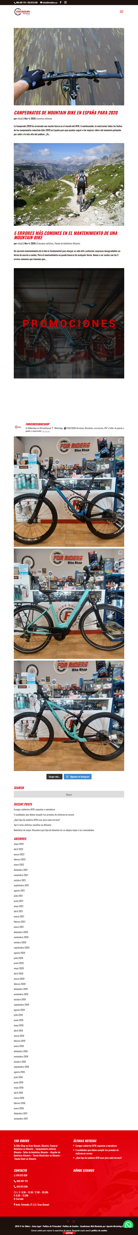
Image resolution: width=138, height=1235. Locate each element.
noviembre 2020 (21, 937)
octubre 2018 (20, 1061)
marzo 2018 (19, 1098)
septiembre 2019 (21, 1004)
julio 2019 (18, 1015)
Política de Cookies (70, 1226)
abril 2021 (18, 911)
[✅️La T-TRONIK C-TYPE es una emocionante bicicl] (69, 603)
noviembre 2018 (21, 1056)
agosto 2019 (19, 1009)
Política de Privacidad (52, 1226)
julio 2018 (18, 1077)
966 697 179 (22, 1181)
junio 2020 (19, 963)
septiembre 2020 (21, 947)
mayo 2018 (18, 1087)
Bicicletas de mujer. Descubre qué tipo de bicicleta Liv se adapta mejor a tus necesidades (54, 830)
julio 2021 (18, 895)
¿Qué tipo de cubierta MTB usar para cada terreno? (37, 819)
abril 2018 (18, 1092)
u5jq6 (20, 118)
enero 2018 (19, 1108)
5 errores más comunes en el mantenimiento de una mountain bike (65, 235)
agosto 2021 (19, 890)
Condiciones (85, 1226)
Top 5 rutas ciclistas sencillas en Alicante (32, 825)
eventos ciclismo (44, 118)
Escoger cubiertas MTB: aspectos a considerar (34, 809)
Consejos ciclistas (45, 243)
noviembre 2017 (21, 1118)
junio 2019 (18, 1020)
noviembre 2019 (21, 994)
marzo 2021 (19, 916)
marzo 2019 (19, 1035)
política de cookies (99, 1230)
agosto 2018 (19, 1072)
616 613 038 (21, 1175)
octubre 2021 (20, 880)
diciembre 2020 (21, 932)
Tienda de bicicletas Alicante (67, 243)
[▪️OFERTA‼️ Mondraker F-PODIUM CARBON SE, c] (69, 491)
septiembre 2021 (21, 885)
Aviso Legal (36, 1226)
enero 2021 (19, 927)
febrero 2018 (19, 1103)
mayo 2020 (19, 968)
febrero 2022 (20, 859)
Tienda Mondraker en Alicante (46, 1155)
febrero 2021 (19, 921)
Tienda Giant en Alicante (25, 1158)
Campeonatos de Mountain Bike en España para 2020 (65, 112)
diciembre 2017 (20, 1113)
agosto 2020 (19, 952)
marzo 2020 (19, 978)
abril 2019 (18, 1030)
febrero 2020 (20, 984)
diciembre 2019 (21, 989)
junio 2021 (18, 901)
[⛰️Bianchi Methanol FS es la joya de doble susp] (69, 716)
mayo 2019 (18, 1025)
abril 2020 (18, 973)
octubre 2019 (20, 999)
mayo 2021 (18, 906)
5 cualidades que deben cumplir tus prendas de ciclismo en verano (44, 814)
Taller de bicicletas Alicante (35, 1152)
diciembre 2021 (21, 869)
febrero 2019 (19, 1040)
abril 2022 (18, 849)
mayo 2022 (19, 844)
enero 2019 (19, 1046)
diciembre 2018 (21, 1051)
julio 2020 (18, 958)
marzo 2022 (19, 854)
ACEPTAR (69, 1233)
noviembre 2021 (21, 875)
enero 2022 (19, 864)
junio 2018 (18, 1082)
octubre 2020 (20, 942)
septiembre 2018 (21, 1066)
